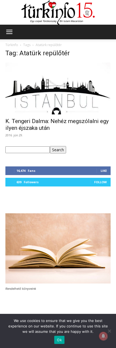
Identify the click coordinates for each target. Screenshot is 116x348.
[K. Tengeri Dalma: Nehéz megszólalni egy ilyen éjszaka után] (58, 88)
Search (58, 149)
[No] (109, 331)
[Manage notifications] (103, 336)
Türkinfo (11, 45)
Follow (100, 182)
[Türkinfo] (58, 13)
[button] (9, 32)
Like (104, 171)
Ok (59, 340)
